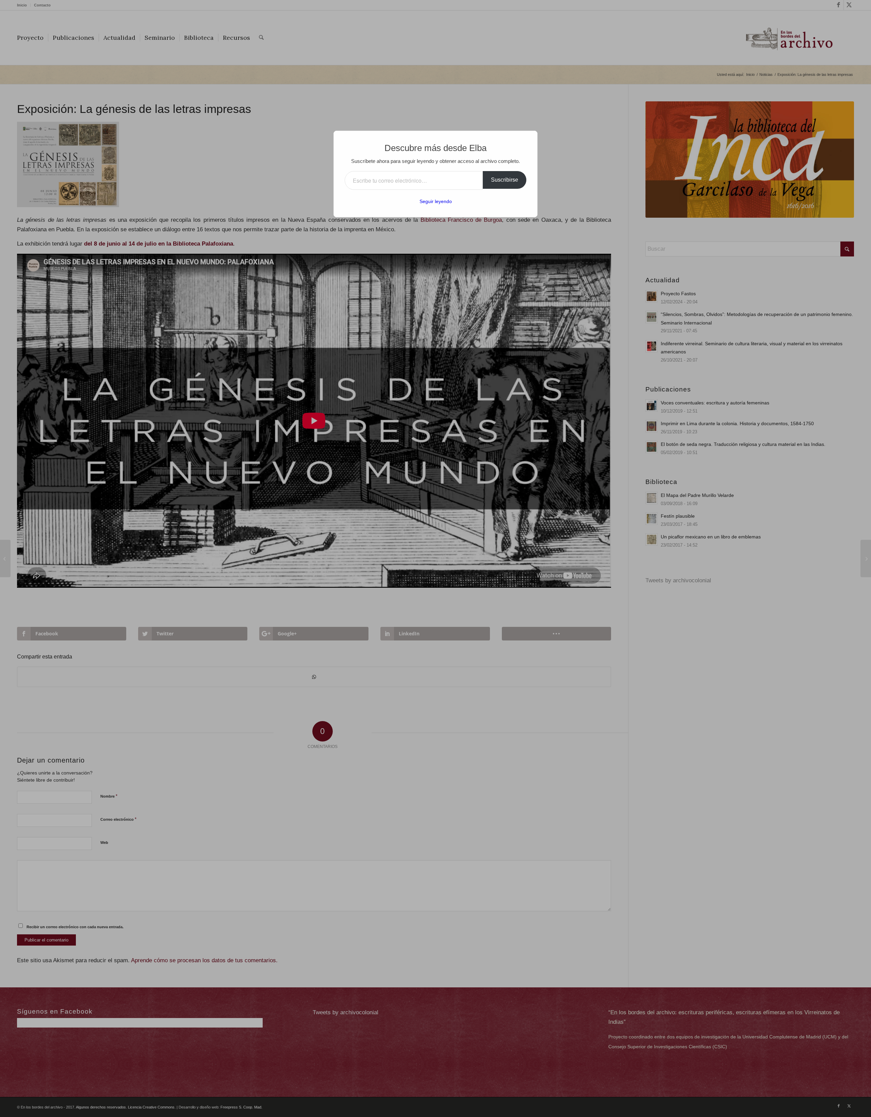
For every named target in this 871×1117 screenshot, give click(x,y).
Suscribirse (504, 180)
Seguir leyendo (436, 201)
